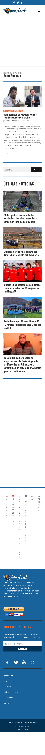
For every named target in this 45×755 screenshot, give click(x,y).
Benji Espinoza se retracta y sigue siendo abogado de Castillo (20, 116)
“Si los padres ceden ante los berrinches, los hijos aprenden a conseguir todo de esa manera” (20, 218)
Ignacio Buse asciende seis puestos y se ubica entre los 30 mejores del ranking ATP (21, 288)
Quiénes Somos (9, 676)
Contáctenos (8, 698)
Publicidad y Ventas (10, 692)
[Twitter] (18, 2)
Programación (8, 681)
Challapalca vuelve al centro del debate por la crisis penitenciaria (21, 253)
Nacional (7, 111)
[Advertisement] (22, 40)
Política (20, 111)
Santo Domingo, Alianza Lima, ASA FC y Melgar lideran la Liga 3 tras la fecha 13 (22, 324)
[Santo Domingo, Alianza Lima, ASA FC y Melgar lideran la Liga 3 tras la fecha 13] (19, 308)
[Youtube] (21, 2)
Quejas (6, 703)
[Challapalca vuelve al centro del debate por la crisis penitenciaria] (19, 238)
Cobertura (7, 687)
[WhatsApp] (25, 2)
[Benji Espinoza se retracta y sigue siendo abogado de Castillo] (19, 96)
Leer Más (6, 154)
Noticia (13, 111)
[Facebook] (14, 2)
